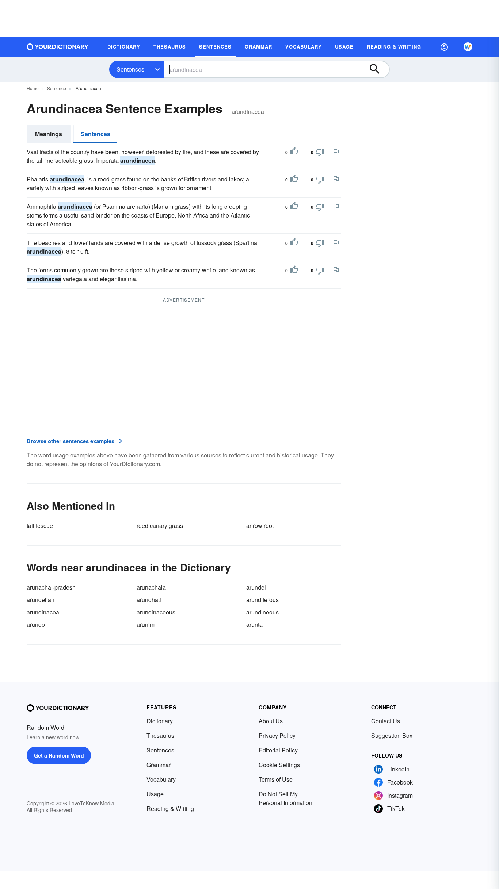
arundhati (149, 599)
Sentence (56, 88)
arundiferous (262, 599)
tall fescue (40, 525)
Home (33, 88)
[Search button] (378, 69)
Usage (155, 794)
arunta (254, 624)
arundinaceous (156, 612)
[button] (444, 46)
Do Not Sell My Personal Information (285, 798)
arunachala (151, 587)
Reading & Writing (170, 808)
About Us (271, 721)
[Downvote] (319, 152)
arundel (256, 587)
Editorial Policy (278, 750)
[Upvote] (294, 152)
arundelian (40, 599)
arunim (146, 624)
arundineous (262, 612)
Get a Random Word (59, 755)
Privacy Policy (277, 735)
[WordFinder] (468, 46)
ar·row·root (260, 525)
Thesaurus (160, 735)
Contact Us (385, 721)
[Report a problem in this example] (336, 151)
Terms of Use (276, 779)
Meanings (48, 134)
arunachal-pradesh (51, 587)
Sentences (130, 69)
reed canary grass (160, 525)
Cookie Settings (279, 764)
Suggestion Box (391, 735)
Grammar (158, 764)
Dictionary (159, 721)
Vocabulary (161, 779)
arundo (36, 624)
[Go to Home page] (58, 46)
